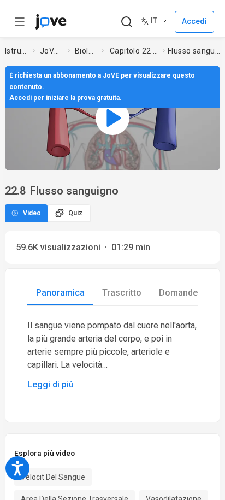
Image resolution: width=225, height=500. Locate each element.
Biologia (86, 50)
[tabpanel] (112, 355)
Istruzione (16, 50)
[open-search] (126, 22)
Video (32, 213)
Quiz (75, 213)
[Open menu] (19, 22)
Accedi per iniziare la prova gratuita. (65, 98)
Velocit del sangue (53, 477)
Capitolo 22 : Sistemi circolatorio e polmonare (134, 50)
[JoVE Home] (51, 22)
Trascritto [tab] (121, 292)
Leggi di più (50, 384)
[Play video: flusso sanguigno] (112, 118)
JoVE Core (51, 50)
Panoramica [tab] (60, 292)
